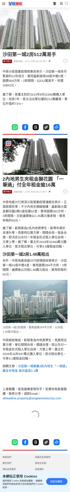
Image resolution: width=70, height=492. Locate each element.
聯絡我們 (7, 457)
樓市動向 (7, 61)
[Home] (15, 3)
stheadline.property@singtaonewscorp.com (32, 398)
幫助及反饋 (40, 463)
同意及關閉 (56, 481)
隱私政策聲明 (9, 469)
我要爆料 (39, 469)
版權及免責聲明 (42, 457)
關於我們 (7, 463)
